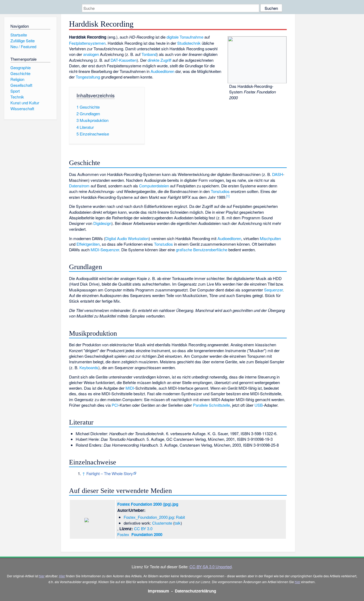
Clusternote (162, 523)
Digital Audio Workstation (127, 238)
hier (42, 576)
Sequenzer (273, 290)
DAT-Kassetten (124, 60)
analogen (91, 54)
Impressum (158, 591)
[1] (227, 196)
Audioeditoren (162, 71)
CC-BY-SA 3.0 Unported (210, 566)
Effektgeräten (88, 244)
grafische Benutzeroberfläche (201, 249)
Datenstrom (79, 185)
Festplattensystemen (87, 43)
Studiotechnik (189, 43)
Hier (62, 576)
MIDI (130, 388)
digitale (173, 37)
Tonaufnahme (191, 37)
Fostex (139, 534)
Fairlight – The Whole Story (109, 473)
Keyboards (88, 367)
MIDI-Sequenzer (105, 249)
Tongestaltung (88, 77)
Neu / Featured (23, 46)
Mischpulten (270, 238)
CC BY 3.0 (143, 528)
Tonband (148, 54)
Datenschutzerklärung (195, 591)
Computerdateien (154, 185)
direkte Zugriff (159, 60)
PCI (115, 405)
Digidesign (102, 223)
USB (258, 405)
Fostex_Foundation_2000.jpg (149, 517)
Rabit (180, 517)
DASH (277, 174)
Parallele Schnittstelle (211, 405)
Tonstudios (220, 191)
